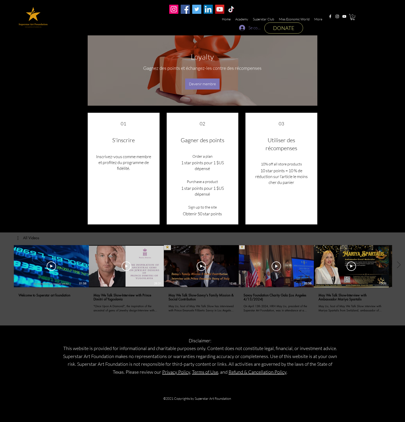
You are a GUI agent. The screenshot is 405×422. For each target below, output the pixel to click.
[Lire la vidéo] (51, 266)
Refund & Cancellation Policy (257, 372)
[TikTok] (231, 9)
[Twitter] (196, 9)
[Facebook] (330, 16)
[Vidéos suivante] (398, 265)
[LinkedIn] (208, 9)
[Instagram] (337, 16)
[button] (352, 17)
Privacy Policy (176, 372)
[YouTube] (344, 16)
